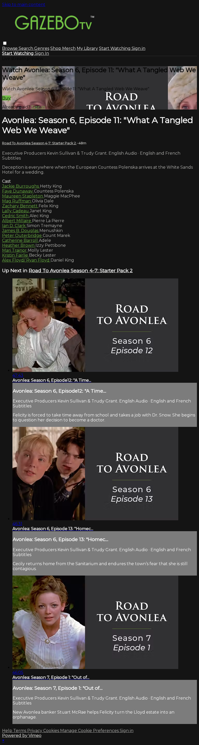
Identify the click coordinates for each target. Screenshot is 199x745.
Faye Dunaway (18, 191)
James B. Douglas (20, 230)
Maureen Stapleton (23, 196)
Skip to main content (23, 4)
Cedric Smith (16, 215)
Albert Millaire (17, 220)
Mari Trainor (15, 250)
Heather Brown (18, 245)
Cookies (51, 730)
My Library (87, 48)
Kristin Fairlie (15, 255)
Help (7, 730)
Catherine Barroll (20, 240)
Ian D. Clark (14, 225)
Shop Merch (63, 48)
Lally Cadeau (16, 210)
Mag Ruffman (17, 201)
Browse (10, 48)
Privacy (35, 730)
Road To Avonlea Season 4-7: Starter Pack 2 (39, 143)
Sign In (42, 53)
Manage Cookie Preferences (90, 730)
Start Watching (115, 48)
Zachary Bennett (20, 205)
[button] (4, 43)
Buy (6, 97)
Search (26, 48)
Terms (20, 730)
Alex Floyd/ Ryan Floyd (26, 260)
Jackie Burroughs (21, 186)
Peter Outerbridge (22, 235)
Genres (41, 48)
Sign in (138, 48)
